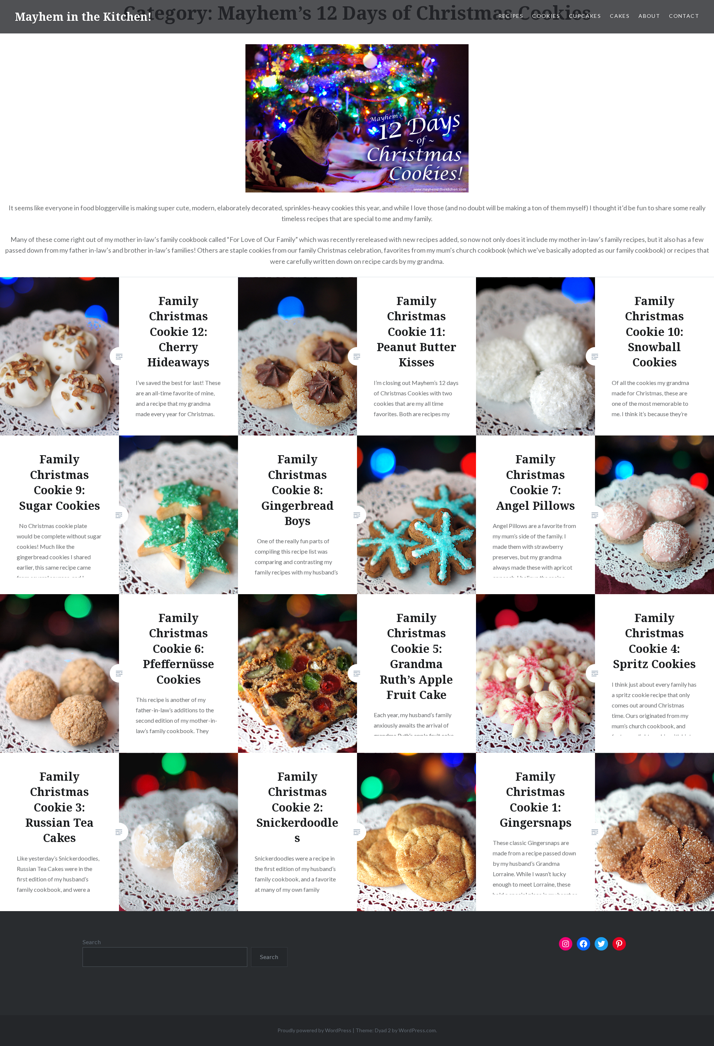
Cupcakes (585, 16)
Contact (684, 16)
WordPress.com (417, 1030)
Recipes (510, 16)
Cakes (620, 16)
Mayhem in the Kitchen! (83, 16)
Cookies (546, 16)
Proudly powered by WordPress (314, 1030)
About (649, 16)
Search (92, 941)
